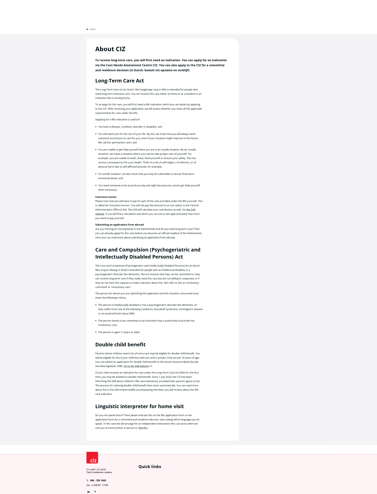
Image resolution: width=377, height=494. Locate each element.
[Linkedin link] (88, 491)
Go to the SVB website (136, 366)
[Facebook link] (95, 491)
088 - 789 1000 (98, 480)
